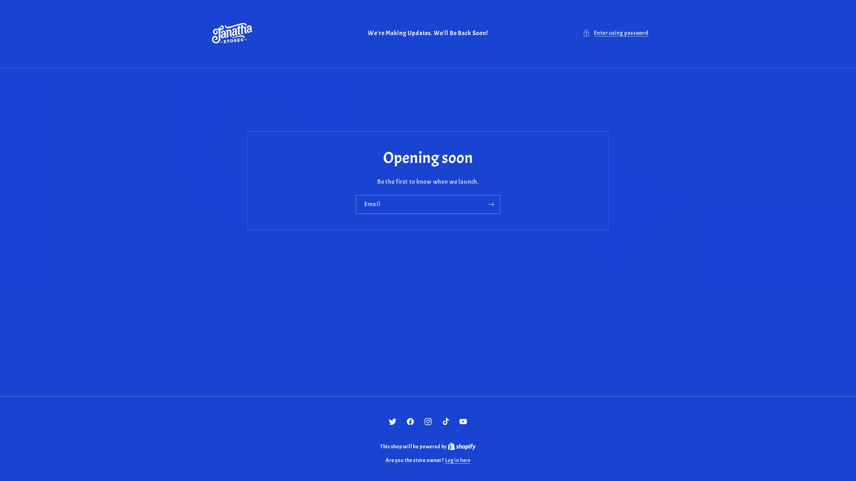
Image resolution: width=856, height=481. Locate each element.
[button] (616, 33)
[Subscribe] (491, 204)
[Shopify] (462, 446)
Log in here (457, 460)
